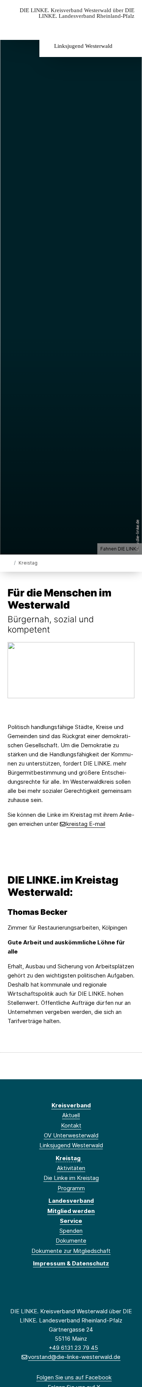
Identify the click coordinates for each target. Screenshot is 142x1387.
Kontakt (71, 1125)
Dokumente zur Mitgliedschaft (71, 1250)
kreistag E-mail (85, 823)
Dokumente (71, 1240)
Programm (71, 1188)
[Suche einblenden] (109, 28)
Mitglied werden (71, 1211)
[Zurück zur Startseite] (9, 562)
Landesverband (71, 1200)
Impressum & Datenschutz (71, 1263)
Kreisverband (71, 1105)
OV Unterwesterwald (71, 1135)
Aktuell (71, 1115)
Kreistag (69, 1158)
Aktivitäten (71, 1168)
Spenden (71, 1230)
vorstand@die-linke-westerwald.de (74, 1356)
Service (71, 1220)
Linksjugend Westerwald (83, 46)
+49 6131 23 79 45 (73, 1347)
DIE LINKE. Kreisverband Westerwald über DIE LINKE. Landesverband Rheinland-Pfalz (77, 13)
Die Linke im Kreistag (71, 1177)
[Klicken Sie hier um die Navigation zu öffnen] (130, 28)
